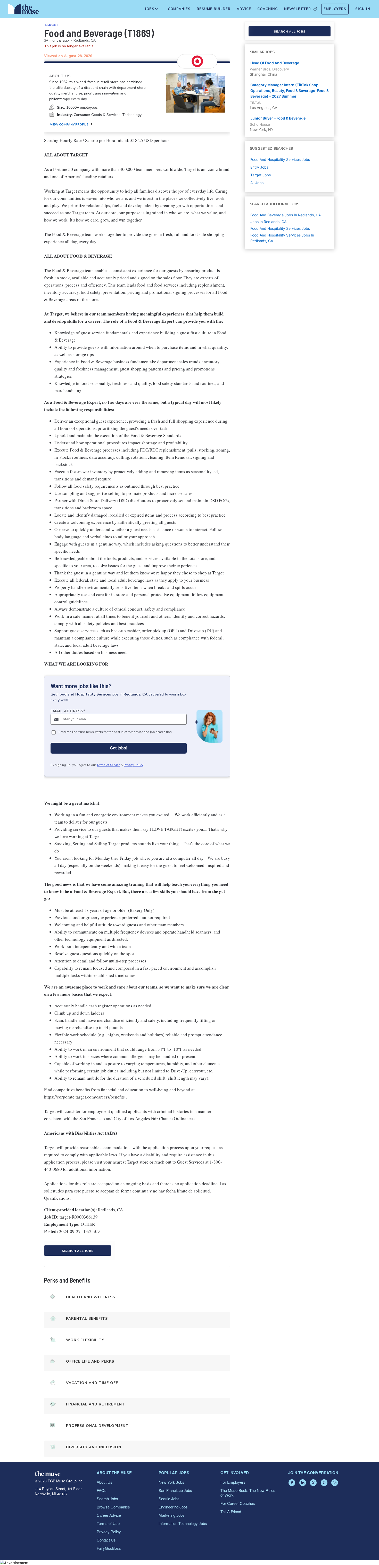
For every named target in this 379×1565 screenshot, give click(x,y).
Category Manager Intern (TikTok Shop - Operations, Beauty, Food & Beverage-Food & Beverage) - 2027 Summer (289, 90)
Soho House (260, 124)
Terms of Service (108, 765)
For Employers (232, 1482)
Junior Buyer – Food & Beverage (278, 118)
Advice (244, 9)
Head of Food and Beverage (274, 63)
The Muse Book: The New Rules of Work (247, 1493)
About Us (104, 1482)
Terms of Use (108, 1523)
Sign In (362, 9)
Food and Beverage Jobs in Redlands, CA (285, 215)
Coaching (267, 9)
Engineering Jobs (173, 1506)
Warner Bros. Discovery (269, 69)
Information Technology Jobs (183, 1523)
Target (51, 25)
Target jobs (260, 175)
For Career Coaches (237, 1503)
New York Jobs (171, 1482)
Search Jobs (107, 1498)
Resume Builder (213, 9)
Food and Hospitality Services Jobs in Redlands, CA (282, 238)
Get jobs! (118, 748)
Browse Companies (113, 1506)
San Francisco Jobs (175, 1490)
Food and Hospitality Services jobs (280, 159)
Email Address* (68, 711)
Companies (179, 9)
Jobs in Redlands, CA (268, 221)
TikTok (255, 102)
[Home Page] (23, 10)
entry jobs (259, 167)
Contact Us (106, 1540)
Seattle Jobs (169, 1498)
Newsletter (297, 9)
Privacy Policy (133, 765)
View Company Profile (69, 124)
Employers (335, 9)
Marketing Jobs (172, 1515)
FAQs (101, 1490)
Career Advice (109, 1515)
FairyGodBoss (109, 1548)
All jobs (256, 182)
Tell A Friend (230, 1511)
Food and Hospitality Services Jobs (280, 228)
